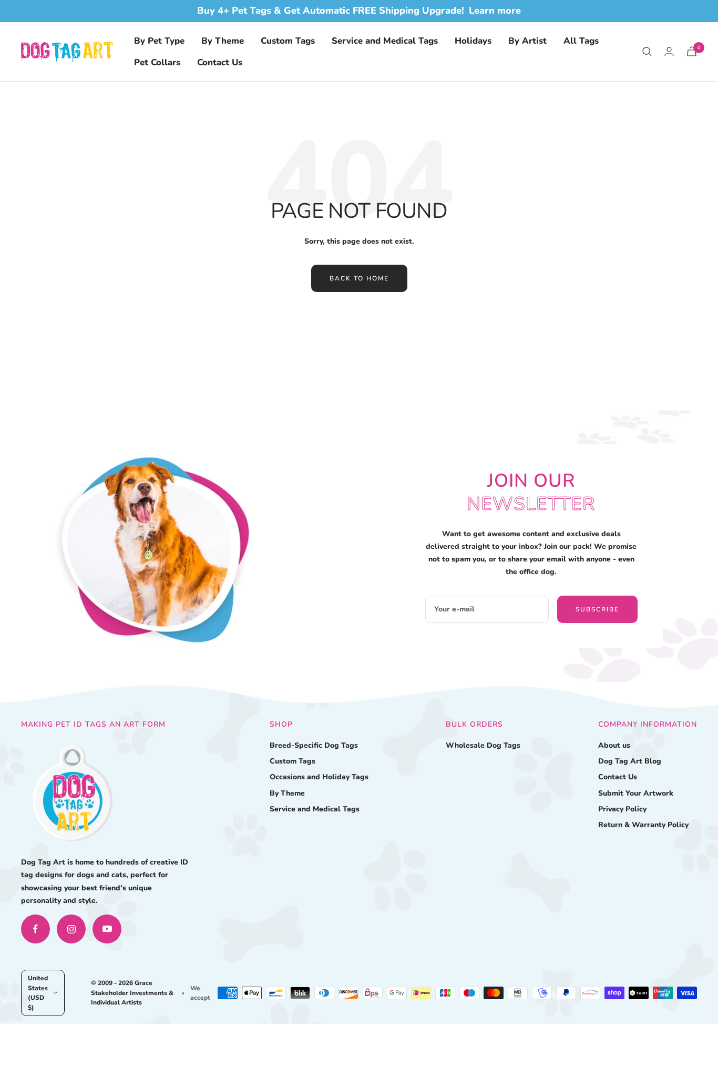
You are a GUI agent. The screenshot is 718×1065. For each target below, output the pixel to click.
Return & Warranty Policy (643, 825)
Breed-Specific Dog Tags (314, 745)
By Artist (527, 41)
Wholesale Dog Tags (483, 745)
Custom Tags (288, 41)
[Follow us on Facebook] (35, 929)
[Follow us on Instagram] (71, 929)
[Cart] (691, 51)
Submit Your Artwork (635, 793)
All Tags (581, 41)
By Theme (222, 41)
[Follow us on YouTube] (107, 929)
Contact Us (219, 62)
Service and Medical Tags (385, 41)
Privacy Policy (622, 809)
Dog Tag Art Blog (629, 761)
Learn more (495, 10)
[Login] (669, 51)
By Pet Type (159, 41)
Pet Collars (157, 62)
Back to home (359, 278)
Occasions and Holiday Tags (319, 777)
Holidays (473, 41)
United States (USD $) (38, 992)
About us (614, 745)
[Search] (647, 51)
